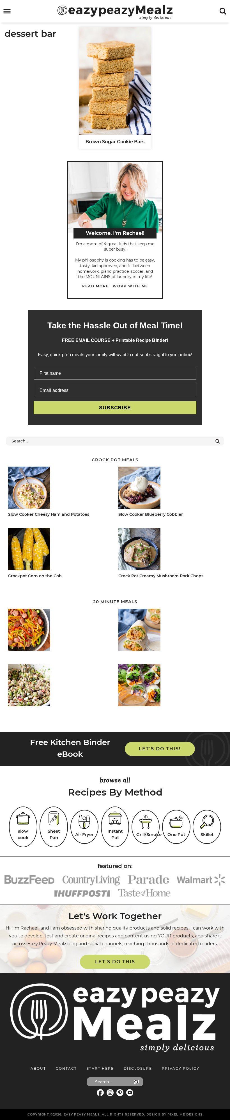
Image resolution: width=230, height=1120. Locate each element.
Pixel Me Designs (185, 1114)
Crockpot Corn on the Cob (35, 575)
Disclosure (138, 1068)
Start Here (100, 1068)
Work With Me (130, 286)
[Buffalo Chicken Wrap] (168, 631)
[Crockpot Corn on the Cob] (58, 550)
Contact (66, 1068)
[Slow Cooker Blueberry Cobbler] (168, 489)
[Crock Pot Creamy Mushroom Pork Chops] (168, 550)
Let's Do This (115, 961)
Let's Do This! (160, 748)
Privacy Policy (180, 1068)
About (38, 1068)
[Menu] (7, 11)
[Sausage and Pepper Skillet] (58, 631)
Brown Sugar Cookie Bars (115, 141)
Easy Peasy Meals (115, 12)
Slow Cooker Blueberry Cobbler (150, 514)
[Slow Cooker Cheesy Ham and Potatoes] (58, 489)
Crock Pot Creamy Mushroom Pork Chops (160, 575)
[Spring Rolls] (168, 686)
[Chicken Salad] (58, 686)
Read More (95, 286)
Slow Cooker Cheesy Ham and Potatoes (48, 514)
